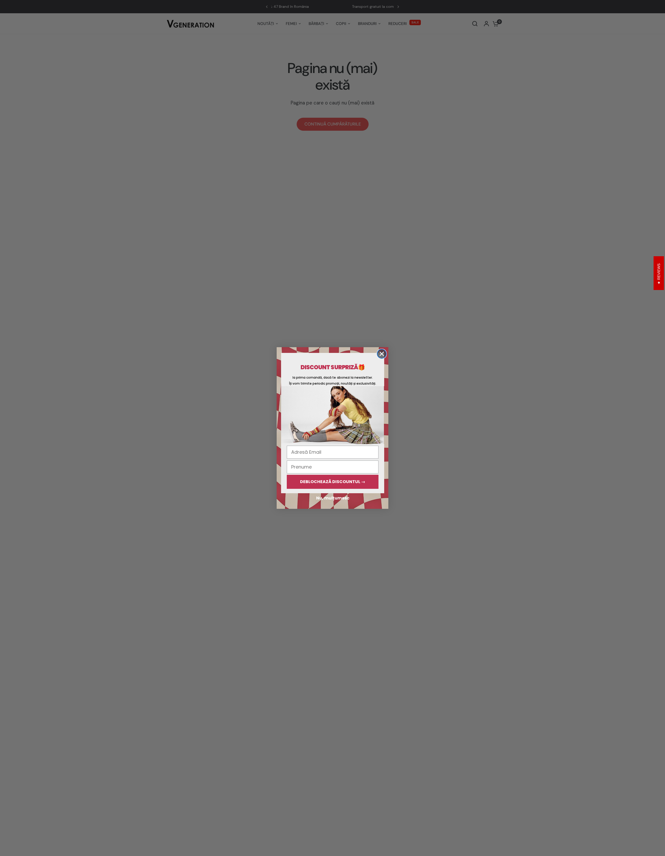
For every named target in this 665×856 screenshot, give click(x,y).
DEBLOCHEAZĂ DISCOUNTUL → (332, 482)
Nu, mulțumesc (332, 498)
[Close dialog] (381, 353)
